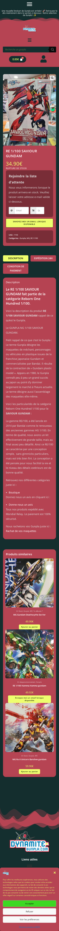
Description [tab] (15, 258)
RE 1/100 (34, 238)
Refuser (29, 911)
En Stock (19, 611)
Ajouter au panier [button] (29, 627)
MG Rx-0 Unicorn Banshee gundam (29, 759)
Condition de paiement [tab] (15, 268)
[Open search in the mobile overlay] (29, 49)
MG (28, 238)
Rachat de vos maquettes (21, 531)
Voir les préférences (29, 919)
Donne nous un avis (21, 504)
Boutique (14, 492)
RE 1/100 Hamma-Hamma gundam (29, 685)
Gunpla (23, 238)
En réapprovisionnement (26, 682)
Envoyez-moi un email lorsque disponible (29, 222)
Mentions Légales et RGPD (29, 927)
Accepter (29, 903)
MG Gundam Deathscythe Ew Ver (29, 614)
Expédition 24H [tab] (43, 258)
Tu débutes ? (38, 611)
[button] (54, 872)
